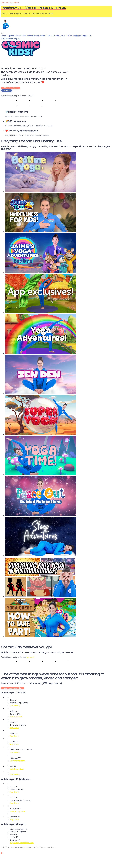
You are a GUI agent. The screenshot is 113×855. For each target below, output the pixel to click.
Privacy (14, 847)
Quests (56, 36)
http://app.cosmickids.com (21, 842)
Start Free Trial (10, 88)
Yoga (9, 36)
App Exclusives (65, 36)
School (30, 36)
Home (4, 36)
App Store (14, 727)
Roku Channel (16, 716)
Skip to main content (10, 2)
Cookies (21, 847)
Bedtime (23, 36)
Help (3, 847)
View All (30, 96)
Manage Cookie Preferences (38, 847)
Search (36, 36)
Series (42, 36)
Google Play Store (17, 811)
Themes (48, 36)
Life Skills (15, 36)
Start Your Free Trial (12, 688)
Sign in (88, 36)
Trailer (6, 90)
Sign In (17, 38)
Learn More (15, 705)
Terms (8, 847)
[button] (2, 33)
